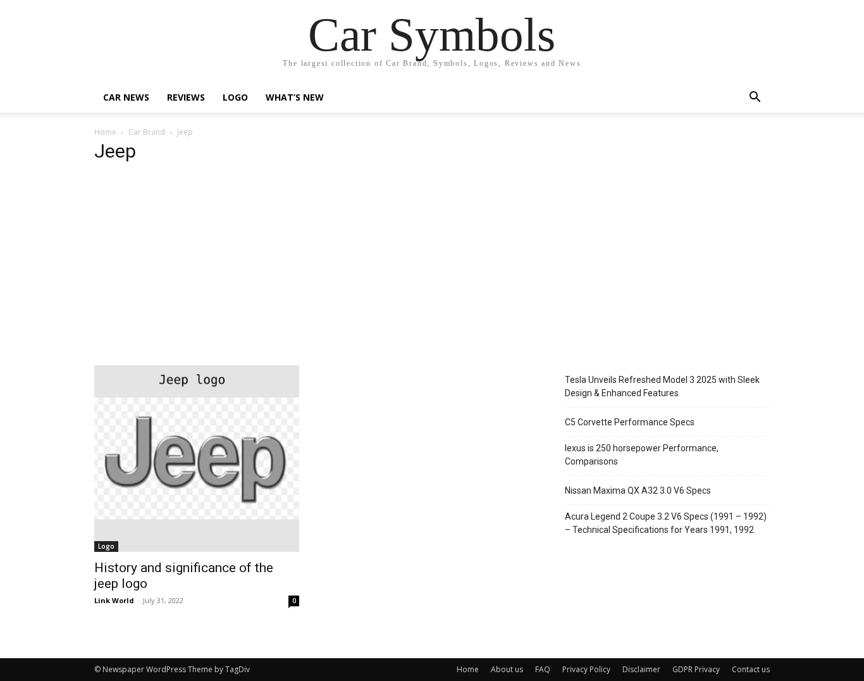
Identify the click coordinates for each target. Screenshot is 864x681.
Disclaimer (641, 669)
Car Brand (146, 132)
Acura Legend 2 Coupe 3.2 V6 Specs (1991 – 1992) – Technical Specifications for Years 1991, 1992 (666, 523)
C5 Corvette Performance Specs (629, 422)
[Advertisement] (432, 270)
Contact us (751, 669)
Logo (235, 97)
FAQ (542, 669)
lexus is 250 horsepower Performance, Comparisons (642, 454)
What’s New (295, 97)
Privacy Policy (586, 669)
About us (507, 669)
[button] (754, 98)
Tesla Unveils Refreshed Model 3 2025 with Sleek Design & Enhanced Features (662, 386)
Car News (126, 97)
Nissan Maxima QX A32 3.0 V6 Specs (638, 490)
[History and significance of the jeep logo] (196, 458)
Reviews (186, 97)
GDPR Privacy (696, 669)
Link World (114, 600)
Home (105, 132)
